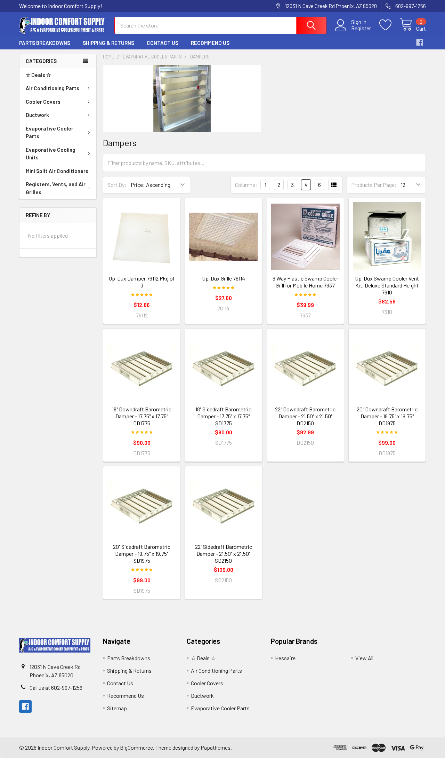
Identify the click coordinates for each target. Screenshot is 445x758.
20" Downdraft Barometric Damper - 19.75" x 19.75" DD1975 (387, 416)
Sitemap (117, 708)
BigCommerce (136, 747)
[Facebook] (419, 42)
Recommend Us (210, 43)
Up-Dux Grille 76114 (223, 278)
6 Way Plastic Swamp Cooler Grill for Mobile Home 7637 (305, 282)
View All (364, 658)
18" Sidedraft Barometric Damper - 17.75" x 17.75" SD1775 (223, 416)
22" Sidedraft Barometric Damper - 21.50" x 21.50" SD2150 (223, 553)
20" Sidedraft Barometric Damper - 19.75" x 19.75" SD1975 (141, 553)
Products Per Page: (374, 184)
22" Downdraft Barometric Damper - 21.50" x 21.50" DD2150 (305, 416)
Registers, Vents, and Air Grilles (56, 188)
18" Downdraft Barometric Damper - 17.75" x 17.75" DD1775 (141, 416)
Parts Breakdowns (44, 43)
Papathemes (215, 747)
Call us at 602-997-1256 (56, 687)
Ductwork (37, 115)
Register (361, 28)
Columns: (246, 184)
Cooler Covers (43, 101)
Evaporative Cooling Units (50, 154)
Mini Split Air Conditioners (57, 171)
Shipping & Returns (108, 43)
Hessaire (285, 658)
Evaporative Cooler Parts (49, 132)
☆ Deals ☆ (38, 75)
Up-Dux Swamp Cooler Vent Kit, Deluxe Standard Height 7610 (387, 285)
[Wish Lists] (389, 25)
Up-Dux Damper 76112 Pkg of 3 (141, 282)
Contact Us (162, 43)
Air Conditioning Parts (52, 88)
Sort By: (117, 184)
